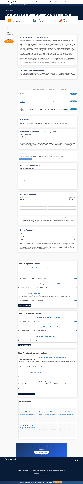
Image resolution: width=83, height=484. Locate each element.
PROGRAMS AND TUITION (59, 10)
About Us (43, 459)
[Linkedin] (75, 460)
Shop (77, 1)
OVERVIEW (51, 10)
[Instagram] (77, 460)
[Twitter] (74, 460)
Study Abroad (20, 459)
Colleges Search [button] (36, 1)
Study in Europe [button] (68, 1)
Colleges (11, 4)
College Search (9, 41)
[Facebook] (72, 460)
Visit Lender (73, 93)
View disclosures (73, 95)
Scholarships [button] (43, 1)
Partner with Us (49, 459)
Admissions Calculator (36, 459)
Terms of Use (44, 461)
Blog (74, 1)
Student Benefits (62, 459)
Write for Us (55, 459)
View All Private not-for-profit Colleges (26, 394)
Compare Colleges (27, 459)
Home (7, 4)
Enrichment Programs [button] (59, 1)
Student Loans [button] (51, 1)
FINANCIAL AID (75, 10)
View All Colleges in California (25, 305)
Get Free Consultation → (41, 452)
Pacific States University (18, 4)
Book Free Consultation (57, 482)
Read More (75, 278)
